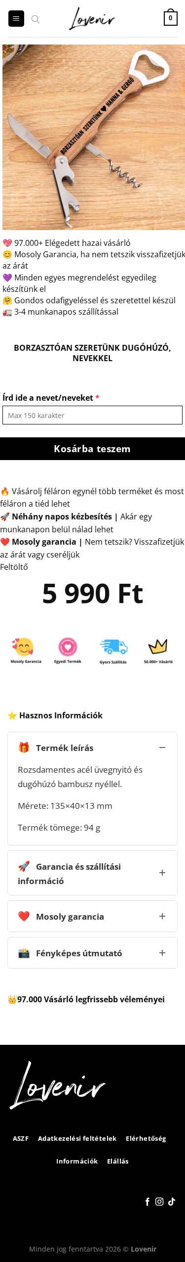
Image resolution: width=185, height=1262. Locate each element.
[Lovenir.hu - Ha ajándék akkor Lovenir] (92, 18)
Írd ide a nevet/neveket (51, 397)
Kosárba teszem (92, 448)
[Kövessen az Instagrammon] (159, 1202)
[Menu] (16, 18)
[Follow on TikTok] (172, 1202)
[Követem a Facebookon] (147, 1202)
